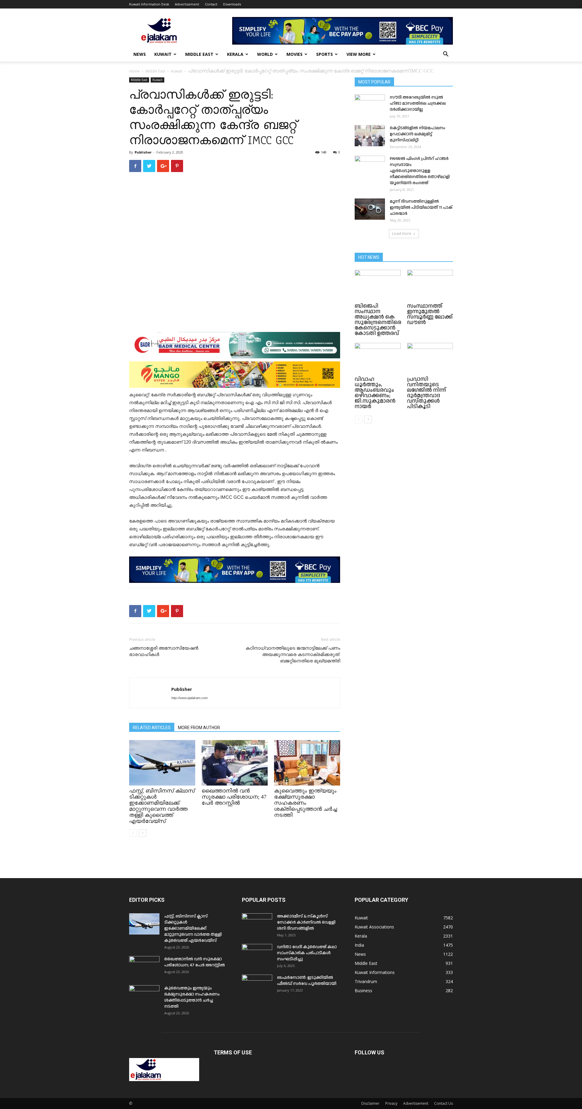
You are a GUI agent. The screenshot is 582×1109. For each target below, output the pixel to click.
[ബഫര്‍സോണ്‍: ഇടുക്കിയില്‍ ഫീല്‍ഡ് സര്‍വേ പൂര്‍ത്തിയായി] (257, 985)
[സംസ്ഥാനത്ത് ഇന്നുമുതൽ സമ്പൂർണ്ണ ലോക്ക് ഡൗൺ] (430, 285)
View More (358, 54)
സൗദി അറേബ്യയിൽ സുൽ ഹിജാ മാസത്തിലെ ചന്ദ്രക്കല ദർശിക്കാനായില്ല (418, 103)
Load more (401, 233)
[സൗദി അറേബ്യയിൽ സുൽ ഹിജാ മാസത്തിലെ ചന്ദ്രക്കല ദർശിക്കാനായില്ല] (370, 105)
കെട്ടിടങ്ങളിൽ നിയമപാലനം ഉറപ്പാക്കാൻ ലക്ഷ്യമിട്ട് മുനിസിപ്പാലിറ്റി (417, 134)
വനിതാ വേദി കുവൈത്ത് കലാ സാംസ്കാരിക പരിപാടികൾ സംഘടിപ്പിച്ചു (307, 953)
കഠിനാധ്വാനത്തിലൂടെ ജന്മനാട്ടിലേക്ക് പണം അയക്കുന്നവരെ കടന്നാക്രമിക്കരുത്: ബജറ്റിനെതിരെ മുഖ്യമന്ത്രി (293, 654)
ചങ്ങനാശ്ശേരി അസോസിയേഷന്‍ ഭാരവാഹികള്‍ (163, 651)
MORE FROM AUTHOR (199, 727)
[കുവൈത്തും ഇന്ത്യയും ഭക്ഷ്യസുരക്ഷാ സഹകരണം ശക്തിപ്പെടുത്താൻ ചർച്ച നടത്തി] (307, 763)
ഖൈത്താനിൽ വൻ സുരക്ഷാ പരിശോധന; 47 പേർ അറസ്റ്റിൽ (234, 797)
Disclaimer (370, 1103)
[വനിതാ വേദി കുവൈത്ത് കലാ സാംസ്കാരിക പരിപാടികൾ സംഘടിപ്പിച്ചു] (257, 954)
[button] (445, 55)
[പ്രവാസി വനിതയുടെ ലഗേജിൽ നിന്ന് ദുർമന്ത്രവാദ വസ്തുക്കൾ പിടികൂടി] (430, 358)
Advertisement (187, 4)
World (265, 54)
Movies (294, 54)
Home (134, 71)
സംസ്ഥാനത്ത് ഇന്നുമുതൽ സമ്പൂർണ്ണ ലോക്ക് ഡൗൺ (430, 314)
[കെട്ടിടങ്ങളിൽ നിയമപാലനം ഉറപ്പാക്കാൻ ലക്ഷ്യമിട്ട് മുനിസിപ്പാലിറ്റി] (370, 135)
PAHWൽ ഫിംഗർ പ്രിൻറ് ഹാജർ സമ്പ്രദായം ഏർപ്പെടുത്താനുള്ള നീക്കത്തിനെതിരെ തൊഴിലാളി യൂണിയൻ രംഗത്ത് (420, 171)
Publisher (143, 152)
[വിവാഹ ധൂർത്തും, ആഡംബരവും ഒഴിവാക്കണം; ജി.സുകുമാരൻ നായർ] (378, 358)
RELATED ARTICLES (152, 727)
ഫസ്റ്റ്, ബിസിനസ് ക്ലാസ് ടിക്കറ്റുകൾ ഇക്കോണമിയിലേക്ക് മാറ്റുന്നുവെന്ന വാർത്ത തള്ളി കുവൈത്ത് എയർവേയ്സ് (162, 806)
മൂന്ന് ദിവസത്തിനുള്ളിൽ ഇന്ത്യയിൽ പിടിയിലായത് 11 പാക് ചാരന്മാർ (421, 207)
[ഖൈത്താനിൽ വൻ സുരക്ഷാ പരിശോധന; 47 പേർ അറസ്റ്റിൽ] (235, 763)
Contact (211, 4)
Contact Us (443, 1103)
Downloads (232, 4)
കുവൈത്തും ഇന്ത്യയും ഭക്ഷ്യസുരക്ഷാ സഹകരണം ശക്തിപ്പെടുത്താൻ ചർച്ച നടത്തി (305, 803)
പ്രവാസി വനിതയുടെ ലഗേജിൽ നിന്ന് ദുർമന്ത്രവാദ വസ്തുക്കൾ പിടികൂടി (426, 392)
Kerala (235, 54)
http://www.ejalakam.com (189, 698)
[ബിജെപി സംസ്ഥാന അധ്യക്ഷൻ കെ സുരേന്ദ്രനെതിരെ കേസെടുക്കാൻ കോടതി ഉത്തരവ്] (378, 285)
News (139, 54)
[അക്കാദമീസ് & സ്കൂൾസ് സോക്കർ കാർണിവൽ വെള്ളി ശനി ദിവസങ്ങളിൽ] (257, 924)
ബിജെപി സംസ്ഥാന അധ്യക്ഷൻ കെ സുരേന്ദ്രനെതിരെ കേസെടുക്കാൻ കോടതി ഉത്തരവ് (378, 319)
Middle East (199, 54)
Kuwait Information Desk (149, 4)
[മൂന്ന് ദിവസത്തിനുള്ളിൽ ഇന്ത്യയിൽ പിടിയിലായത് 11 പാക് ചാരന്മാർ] (370, 209)
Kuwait (163, 54)
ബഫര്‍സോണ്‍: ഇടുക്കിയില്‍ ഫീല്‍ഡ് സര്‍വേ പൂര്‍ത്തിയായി (306, 981)
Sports (324, 54)
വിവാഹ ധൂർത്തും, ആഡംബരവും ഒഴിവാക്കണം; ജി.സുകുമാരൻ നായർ (375, 392)
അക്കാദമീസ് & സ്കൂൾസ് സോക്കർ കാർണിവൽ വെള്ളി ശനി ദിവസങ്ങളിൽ (306, 922)
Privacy (391, 1103)
